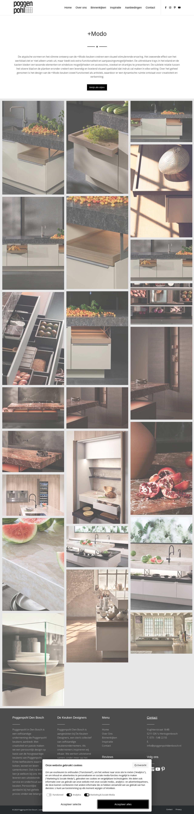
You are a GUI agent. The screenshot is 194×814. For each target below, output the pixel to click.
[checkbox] (54, 794)
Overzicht (141, 765)
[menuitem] (68, 7)
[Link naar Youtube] (179, 7)
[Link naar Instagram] (170, 7)
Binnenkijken (109, 737)
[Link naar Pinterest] (174, 7)
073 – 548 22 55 (158, 737)
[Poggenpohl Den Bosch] (23, 7)
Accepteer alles (123, 804)
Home (105, 729)
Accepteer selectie (71, 804)
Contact (106, 745)
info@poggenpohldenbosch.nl (164, 745)
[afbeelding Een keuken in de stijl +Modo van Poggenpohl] (34, 149)
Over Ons (107, 733)
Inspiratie (107, 741)
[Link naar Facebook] (165, 7)
